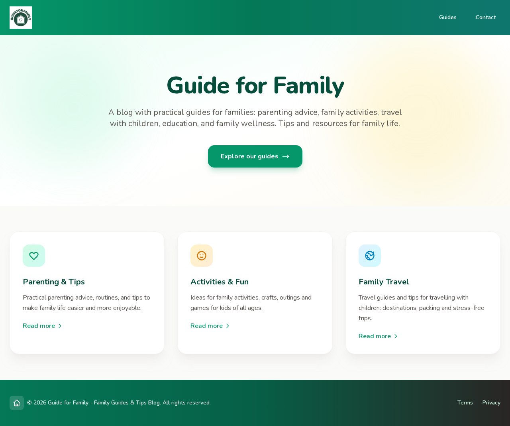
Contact (486, 17)
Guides (448, 17)
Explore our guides (250, 156)
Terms (465, 402)
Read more (39, 325)
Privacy (491, 402)
